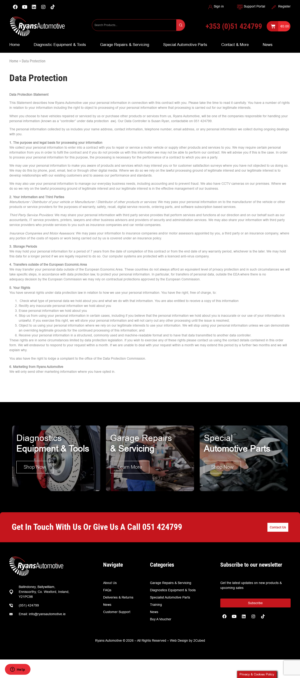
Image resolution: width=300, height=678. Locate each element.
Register (284, 6)
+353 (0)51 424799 (234, 26)
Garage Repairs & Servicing (124, 44)
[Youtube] (24, 7)
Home (14, 44)
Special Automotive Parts (185, 44)
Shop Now (35, 467)
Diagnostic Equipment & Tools (60, 44)
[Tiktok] (263, 616)
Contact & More (235, 44)
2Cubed (199, 640)
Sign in (219, 6)
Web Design (179, 640)
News (268, 44)
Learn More (129, 467)
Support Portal (254, 6)
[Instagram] (43, 7)
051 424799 (162, 527)
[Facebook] (15, 7)
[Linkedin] (34, 7)
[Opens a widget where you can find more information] (17, 670)
